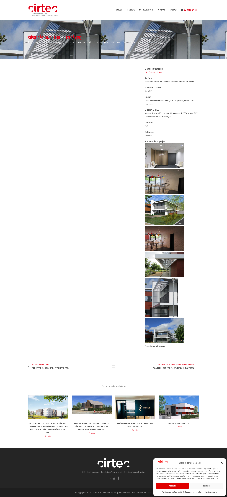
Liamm (149, 492)
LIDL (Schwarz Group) (153, 72)
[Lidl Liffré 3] (28, 68)
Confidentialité (124, 492)
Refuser (206, 486)
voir (48, 407)
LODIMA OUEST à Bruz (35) (178, 423)
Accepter (172, 486)
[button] (221, 462)
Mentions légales (211, 492)
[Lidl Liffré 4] (29, 68)
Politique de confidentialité (172, 492)
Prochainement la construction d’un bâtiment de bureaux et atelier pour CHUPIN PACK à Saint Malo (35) (91, 426)
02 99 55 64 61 (190, 9)
